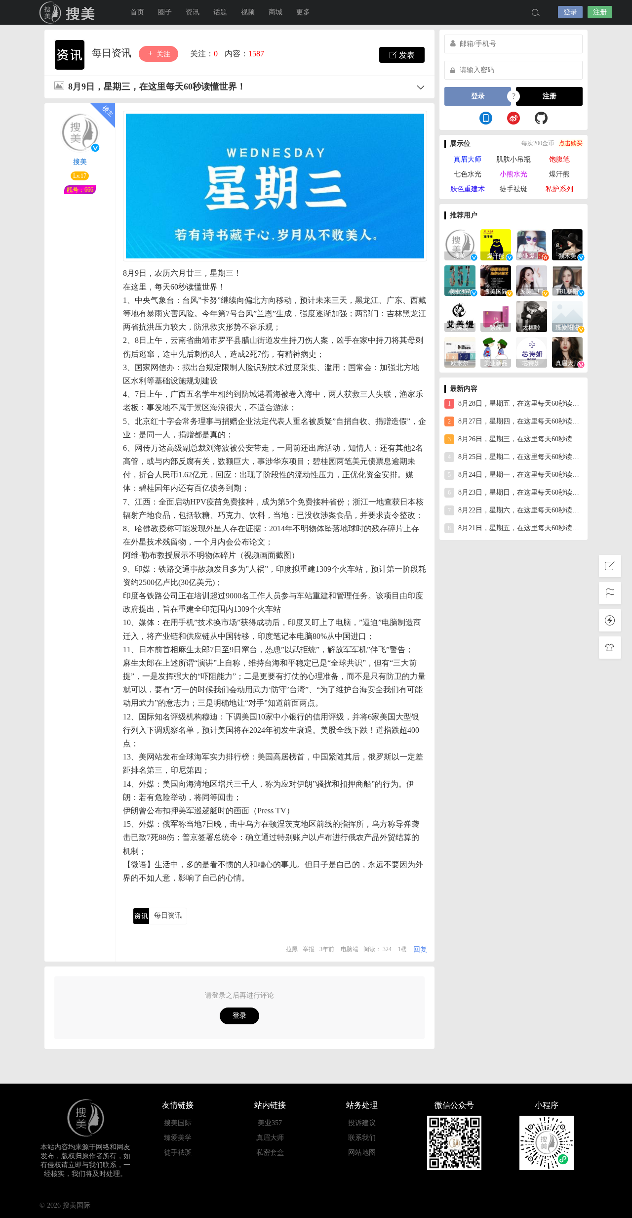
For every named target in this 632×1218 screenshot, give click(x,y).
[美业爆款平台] (531, 244)
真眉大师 (467, 159)
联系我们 (362, 1137)
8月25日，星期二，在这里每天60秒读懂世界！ (515, 457)
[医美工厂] (531, 280)
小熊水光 (513, 174)
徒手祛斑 (513, 189)
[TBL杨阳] (567, 280)
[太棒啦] (531, 315)
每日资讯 (113, 52)
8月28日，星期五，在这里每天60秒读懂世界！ (515, 403)
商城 (275, 12)
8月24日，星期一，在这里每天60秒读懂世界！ (515, 474)
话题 (220, 12)
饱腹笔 (559, 159)
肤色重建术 (467, 189)
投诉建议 (362, 1123)
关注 (162, 54)
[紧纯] (496, 315)
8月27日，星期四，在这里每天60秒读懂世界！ (515, 421)
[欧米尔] (459, 351)
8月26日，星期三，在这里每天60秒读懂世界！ (515, 439)
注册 (600, 12)
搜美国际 (178, 1123)
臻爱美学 (178, 1137)
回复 (420, 949)
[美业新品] (496, 351)
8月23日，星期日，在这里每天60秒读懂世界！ (515, 492)
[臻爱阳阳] (567, 315)
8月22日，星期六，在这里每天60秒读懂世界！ (515, 510)
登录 (570, 12)
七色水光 (467, 174)
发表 (406, 55)
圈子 (165, 12)
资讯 (192, 12)
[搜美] (459, 244)
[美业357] (459, 280)
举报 (309, 949)
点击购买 (571, 143)
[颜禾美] (567, 244)
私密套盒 (270, 1152)
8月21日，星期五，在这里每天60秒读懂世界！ (515, 528)
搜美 (69, 12)
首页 (137, 12)
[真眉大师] (567, 351)
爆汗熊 (559, 174)
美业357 (270, 1123)
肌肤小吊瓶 (513, 159)
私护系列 (559, 189)
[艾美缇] (459, 315)
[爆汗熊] (496, 244)
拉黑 (292, 949)
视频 (248, 12)
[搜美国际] (496, 280)
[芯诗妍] (531, 351)
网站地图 (362, 1152)
